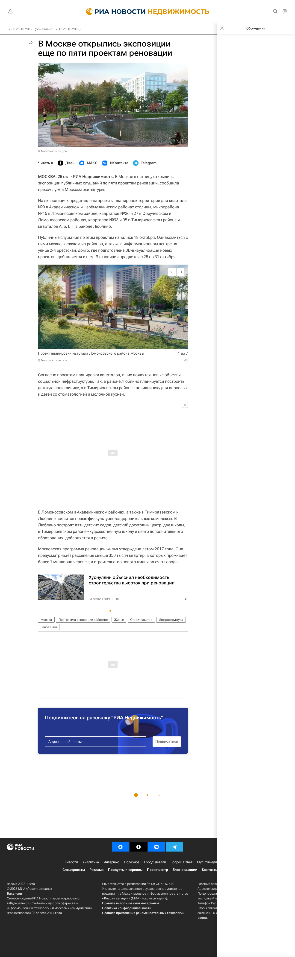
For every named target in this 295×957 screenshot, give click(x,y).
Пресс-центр (157, 870)
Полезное (131, 862)
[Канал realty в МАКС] (120, 847)
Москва (46, 619)
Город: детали (155, 862)
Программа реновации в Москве (83, 619)
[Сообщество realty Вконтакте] (156, 847)
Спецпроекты (73, 870)
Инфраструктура (171, 619)
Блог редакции (185, 870)
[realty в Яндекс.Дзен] (138, 847)
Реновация (49, 627)
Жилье (119, 619)
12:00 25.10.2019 (19, 29)
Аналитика (91, 862)
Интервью (111, 862)
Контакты (210, 870)
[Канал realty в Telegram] (174, 847)
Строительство (141, 619)
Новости (71, 862)
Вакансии (14, 893)
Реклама (96, 870)
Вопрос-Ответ (181, 862)
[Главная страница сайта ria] (113, 11)
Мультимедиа (208, 862)
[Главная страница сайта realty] (147, 11)
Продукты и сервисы (125, 870)
